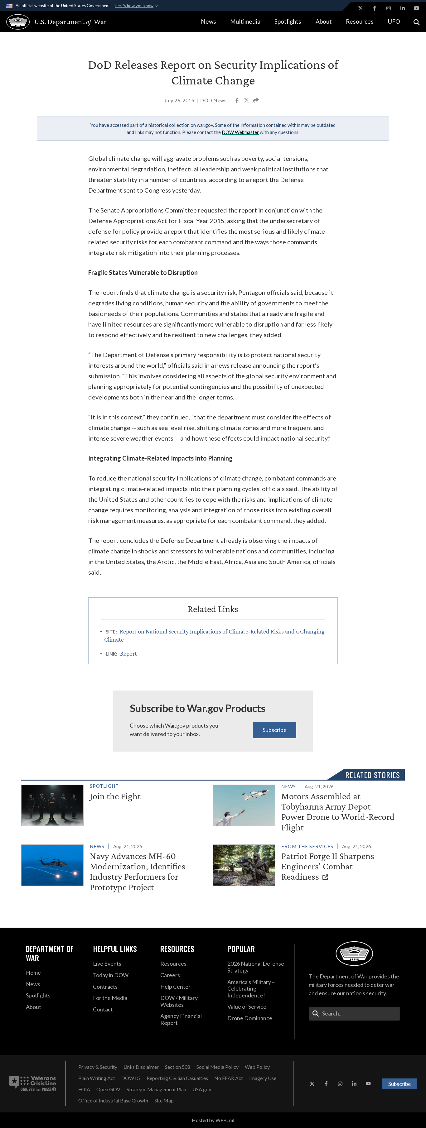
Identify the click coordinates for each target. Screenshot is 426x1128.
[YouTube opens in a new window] (416, 8)
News (208, 21)
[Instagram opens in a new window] (388, 8)
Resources (360, 21)
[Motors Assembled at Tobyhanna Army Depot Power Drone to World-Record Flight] (306, 808)
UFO (394, 21)
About (324, 21)
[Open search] (416, 22)
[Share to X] (247, 101)
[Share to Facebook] (237, 101)
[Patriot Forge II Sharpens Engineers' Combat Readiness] (306, 864)
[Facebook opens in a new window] (374, 8)
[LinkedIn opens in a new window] (402, 8)
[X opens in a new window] (360, 8)
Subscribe (275, 729)
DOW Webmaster (240, 132)
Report (128, 653)
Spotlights (287, 21)
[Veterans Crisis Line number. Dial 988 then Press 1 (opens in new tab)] (32, 1084)
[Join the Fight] (114, 804)
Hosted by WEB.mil (213, 1120)
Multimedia (245, 21)
